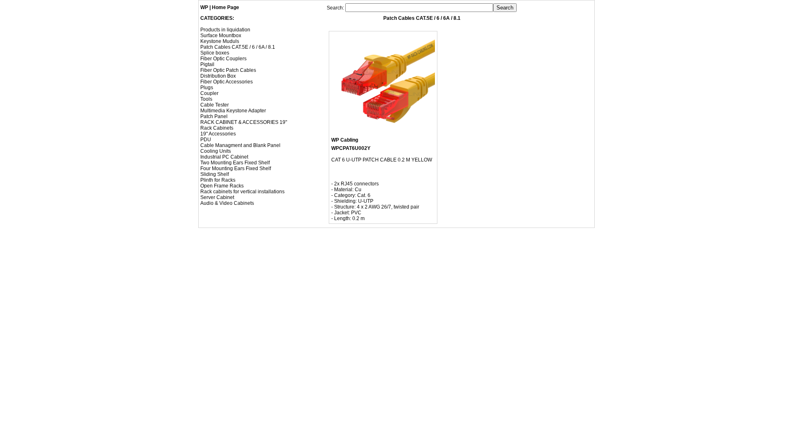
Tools (206, 99)
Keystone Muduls (219, 41)
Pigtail (207, 64)
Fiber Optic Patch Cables (228, 70)
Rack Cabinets (216, 128)
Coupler (209, 93)
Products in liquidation (225, 30)
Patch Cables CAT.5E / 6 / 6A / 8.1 (237, 47)
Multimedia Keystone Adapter (233, 111)
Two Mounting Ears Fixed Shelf (235, 163)
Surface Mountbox (220, 35)
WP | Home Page (219, 7)
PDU (205, 139)
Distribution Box (218, 76)
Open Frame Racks (222, 186)
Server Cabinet (217, 197)
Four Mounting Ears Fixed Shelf (235, 168)
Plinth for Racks (217, 180)
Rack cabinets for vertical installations (242, 192)
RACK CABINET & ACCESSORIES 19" (243, 122)
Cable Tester (214, 105)
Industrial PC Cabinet (224, 157)
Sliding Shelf (214, 174)
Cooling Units (215, 151)
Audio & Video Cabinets (227, 203)
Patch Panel (214, 116)
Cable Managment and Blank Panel (240, 145)
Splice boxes (214, 53)
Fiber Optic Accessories (226, 82)
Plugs (206, 87)
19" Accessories (218, 134)
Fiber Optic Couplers (223, 59)
